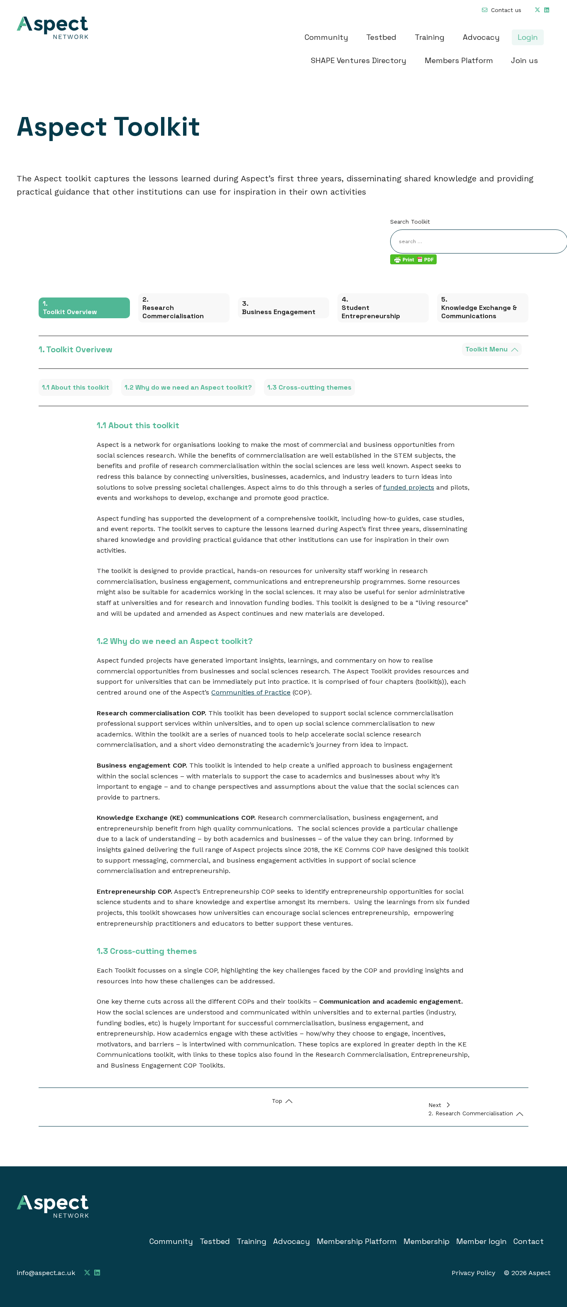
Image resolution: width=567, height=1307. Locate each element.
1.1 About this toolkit (75, 387)
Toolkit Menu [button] (486, 349)
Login (528, 37)
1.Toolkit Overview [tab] (70, 307)
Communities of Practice (251, 692)
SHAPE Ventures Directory (358, 60)
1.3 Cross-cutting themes (309, 387)
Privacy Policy (473, 1273)
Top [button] (277, 1100)
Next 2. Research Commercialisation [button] (470, 1109)
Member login (481, 1241)
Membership (426, 1241)
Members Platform (459, 60)
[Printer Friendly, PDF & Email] (413, 259)
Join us (524, 60)
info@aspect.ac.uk (46, 1273)
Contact (528, 1241)
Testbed (381, 37)
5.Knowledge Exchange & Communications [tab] (479, 307)
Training (430, 37)
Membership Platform (357, 1241)
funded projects (408, 487)
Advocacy (481, 37)
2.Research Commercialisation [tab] (173, 307)
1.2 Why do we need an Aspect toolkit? (188, 387)
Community (326, 37)
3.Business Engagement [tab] (278, 307)
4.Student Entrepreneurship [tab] (371, 307)
